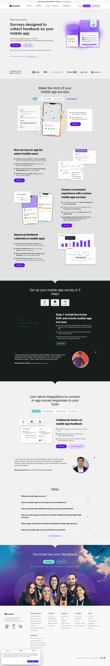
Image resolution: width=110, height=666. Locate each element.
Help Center (78, 616)
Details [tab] (21, 650)
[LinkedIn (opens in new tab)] (104, 658)
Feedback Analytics (35, 623)
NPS (40, 98)
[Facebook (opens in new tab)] (101, 658)
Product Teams (52, 621)
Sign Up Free (48, 562)
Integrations (66, 6)
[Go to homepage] (9, 614)
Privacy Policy (95, 658)
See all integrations (76, 446)
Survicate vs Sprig (35, 640)
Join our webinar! (66, 1)
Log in (80, 6)
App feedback (47, 98)
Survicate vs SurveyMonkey (38, 643)
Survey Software (35, 616)
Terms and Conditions (82, 658)
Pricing (48, 6)
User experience (58, 98)
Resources (55, 6)
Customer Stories (80, 623)
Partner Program (93, 621)
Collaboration (36, 411)
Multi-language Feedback (37, 628)
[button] (55, 496)
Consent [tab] (8, 650)
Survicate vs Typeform (36, 647)
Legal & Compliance (94, 625)
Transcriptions (34, 630)
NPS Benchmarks (66, 628)
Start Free (87, 6)
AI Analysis (33, 625)
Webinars (64, 621)
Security (90, 628)
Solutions (38, 6)
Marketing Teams (53, 623)
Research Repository (36, 621)
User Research (52, 618)
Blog (62, 618)
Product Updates (79, 625)
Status (77, 621)
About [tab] (34, 650)
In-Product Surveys (35, 618)
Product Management (48, 411)
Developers (78, 618)
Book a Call (96, 6)
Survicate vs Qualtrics (36, 638)
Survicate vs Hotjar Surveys (38, 645)
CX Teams (51, 616)
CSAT (35, 98)
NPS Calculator (65, 623)
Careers (90, 618)
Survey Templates (66, 625)
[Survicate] (15, 6)
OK (33, 661)
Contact (90, 616)
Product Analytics (61, 411)
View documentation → (31, 56)
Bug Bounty (91, 623)
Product (29, 6)
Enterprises (51, 625)
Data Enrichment (72, 411)
